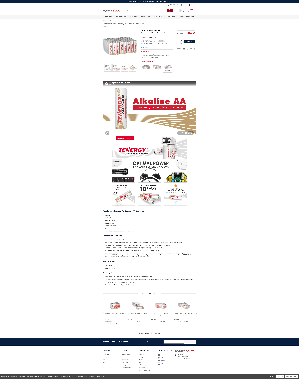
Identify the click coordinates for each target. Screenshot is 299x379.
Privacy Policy (124, 359)
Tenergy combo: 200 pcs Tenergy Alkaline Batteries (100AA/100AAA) (183, 314)
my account (186, 11)
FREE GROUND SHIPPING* (135, 1)
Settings (272, 376)
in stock (151, 30)
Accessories (171, 17)
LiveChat (193, 5)
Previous (103, 67)
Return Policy (124, 357)
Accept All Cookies (291, 376)
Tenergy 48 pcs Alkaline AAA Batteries (115, 313)
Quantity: (179, 40)
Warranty (123, 365)
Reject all (280, 376)
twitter (162, 357)
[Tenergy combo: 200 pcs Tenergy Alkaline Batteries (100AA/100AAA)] (184, 305)
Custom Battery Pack (186, 17)
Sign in (184, 9)
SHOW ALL (110, 20)
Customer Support (126, 354)
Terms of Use (124, 362)
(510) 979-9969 (174, 5)
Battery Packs (121, 17)
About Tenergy (107, 354)
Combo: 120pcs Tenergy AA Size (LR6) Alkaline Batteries (138, 314)
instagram (163, 363)
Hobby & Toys (157, 17)
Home (104, 20)
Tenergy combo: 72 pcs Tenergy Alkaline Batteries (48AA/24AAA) (159, 314)
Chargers (133, 17)
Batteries (108, 17)
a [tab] (184, 49)
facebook (163, 355)
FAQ (104, 362)
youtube (163, 360)
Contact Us (106, 357)
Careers (105, 359)
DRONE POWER (145, 17)
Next (136, 67)
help (185, 5)
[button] (196, 313)
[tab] (108, 68)
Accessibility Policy (126, 367)
